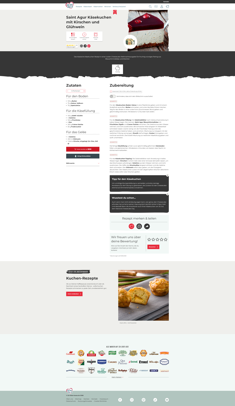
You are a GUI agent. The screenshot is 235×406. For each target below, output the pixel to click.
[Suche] (150, 6)
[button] (85, 45)
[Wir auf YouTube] (167, 400)
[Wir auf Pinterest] (143, 400)
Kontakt (166, 1)
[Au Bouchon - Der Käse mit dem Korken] (153, 362)
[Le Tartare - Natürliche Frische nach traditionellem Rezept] (133, 362)
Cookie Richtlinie (100, 401)
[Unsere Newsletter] (156, 6)
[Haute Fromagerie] (91, 361)
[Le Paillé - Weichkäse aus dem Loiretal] (133, 370)
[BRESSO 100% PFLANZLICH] (122, 353)
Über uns (69, 399)
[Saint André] (133, 353)
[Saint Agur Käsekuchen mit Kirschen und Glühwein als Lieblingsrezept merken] (115, 12)
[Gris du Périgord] (122, 362)
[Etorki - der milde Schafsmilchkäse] (143, 362)
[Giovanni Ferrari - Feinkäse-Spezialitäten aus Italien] (101, 353)
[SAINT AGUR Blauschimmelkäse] (81, 362)
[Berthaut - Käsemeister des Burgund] (164, 370)
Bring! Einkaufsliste (84, 156)
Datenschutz (71, 401)
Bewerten (152, 247)
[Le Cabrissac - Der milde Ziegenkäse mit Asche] (143, 370)
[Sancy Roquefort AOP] (153, 370)
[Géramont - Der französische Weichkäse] (70, 353)
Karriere (87, 399)
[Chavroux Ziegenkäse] (91, 353)
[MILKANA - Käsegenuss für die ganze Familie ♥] (164, 353)
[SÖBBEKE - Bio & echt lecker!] (101, 362)
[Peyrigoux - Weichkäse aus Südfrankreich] (164, 362)
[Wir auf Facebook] (120, 400)
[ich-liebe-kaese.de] (69, 391)
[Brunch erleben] (70, 362)
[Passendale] (81, 371)
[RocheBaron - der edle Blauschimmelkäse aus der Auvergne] (70, 371)
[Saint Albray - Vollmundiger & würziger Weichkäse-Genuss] (143, 353)
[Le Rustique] (153, 353)
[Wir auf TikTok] (155, 400)
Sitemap (78, 399)
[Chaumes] (112, 362)
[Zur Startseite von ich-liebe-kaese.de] (70, 5)
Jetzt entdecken (73, 294)
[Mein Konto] (161, 6)
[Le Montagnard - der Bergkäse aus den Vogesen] (112, 370)
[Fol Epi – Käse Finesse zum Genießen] (81, 353)
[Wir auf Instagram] (132, 400)
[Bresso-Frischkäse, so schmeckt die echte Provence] (112, 353)
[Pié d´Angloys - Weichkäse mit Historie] (122, 370)
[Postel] (91, 370)
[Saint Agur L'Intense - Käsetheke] (130, 42)
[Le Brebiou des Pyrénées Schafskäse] (101, 370)
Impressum (104, 399)
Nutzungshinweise (85, 401)
